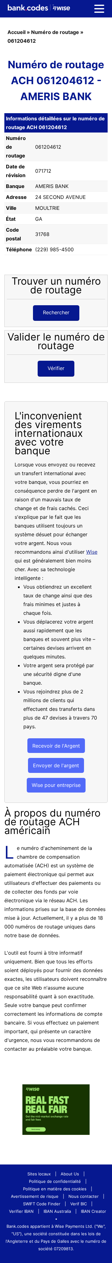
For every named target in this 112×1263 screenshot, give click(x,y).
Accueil (16, 32)
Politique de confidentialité (55, 1181)
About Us (70, 1173)
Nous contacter (83, 1196)
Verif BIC (78, 1203)
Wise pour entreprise (56, 785)
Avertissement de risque (34, 1196)
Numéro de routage (55, 32)
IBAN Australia (57, 1211)
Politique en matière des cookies (54, 1188)
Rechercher (56, 312)
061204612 (21, 41)
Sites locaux (39, 1173)
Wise (91, 552)
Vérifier (56, 368)
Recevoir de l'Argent (56, 746)
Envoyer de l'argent (56, 765)
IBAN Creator (93, 1211)
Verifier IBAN (21, 1211)
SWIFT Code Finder (41, 1203)
